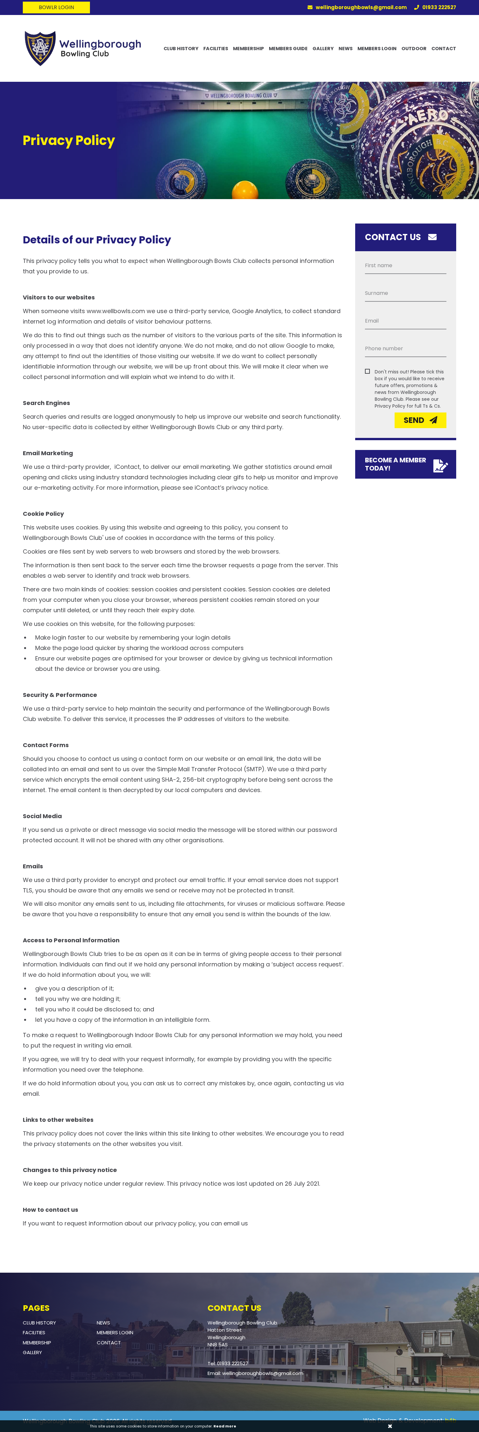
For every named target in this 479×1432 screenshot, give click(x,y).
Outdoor (414, 49)
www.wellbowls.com (116, 311)
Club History (181, 49)
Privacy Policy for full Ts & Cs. (408, 406)
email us (236, 1223)
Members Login (377, 49)
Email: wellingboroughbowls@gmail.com (255, 1373)
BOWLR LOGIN (56, 7)
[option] (239, 140)
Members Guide (288, 49)
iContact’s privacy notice (231, 488)
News (346, 49)
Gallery (323, 49)
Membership (248, 49)
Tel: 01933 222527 (228, 1363)
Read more (224, 1426)
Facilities (215, 49)
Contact (443, 49)
